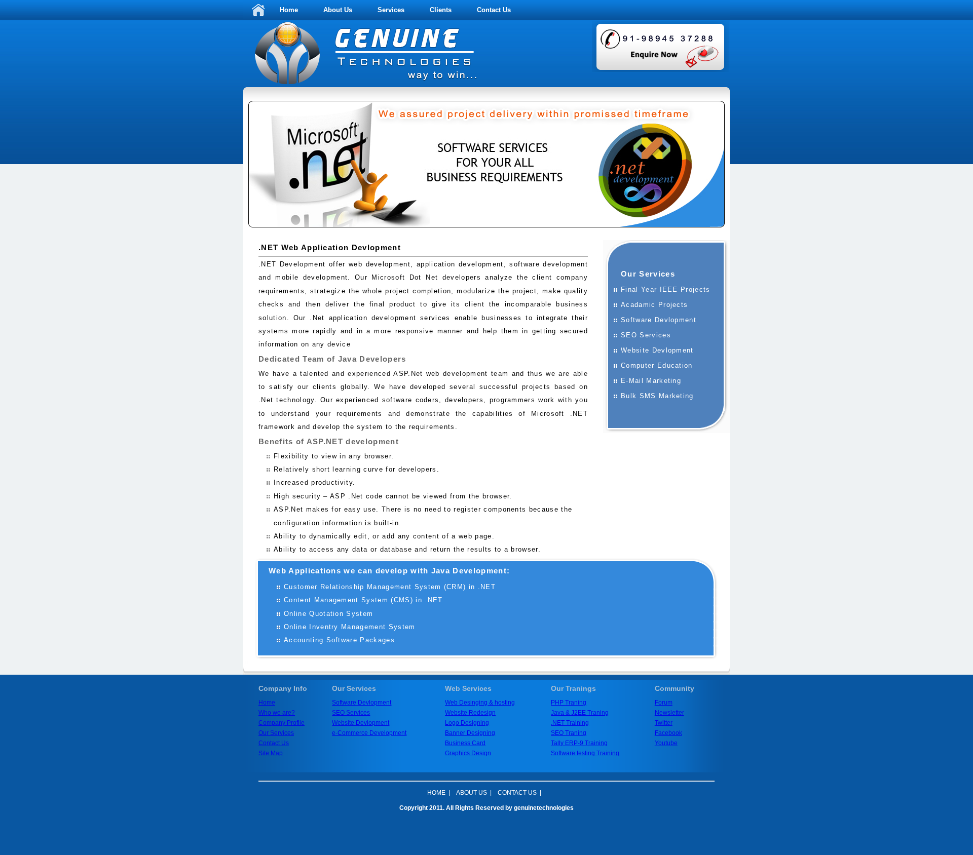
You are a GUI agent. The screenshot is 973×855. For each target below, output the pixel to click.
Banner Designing (470, 732)
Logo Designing (467, 722)
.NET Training (570, 722)
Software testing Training (585, 753)
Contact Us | (519, 792)
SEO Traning (568, 732)
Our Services (276, 732)
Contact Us (494, 10)
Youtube (666, 743)
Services (391, 10)
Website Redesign (470, 712)
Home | (438, 792)
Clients (441, 10)
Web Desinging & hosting (480, 702)
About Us (337, 10)
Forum (663, 702)
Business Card (465, 743)
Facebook (668, 732)
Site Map (270, 753)
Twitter (663, 722)
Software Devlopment (361, 702)
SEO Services (351, 712)
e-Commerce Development (369, 732)
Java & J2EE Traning (580, 712)
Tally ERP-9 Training (579, 743)
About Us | (474, 792)
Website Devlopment (360, 722)
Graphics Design (468, 753)
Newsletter (669, 712)
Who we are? (276, 712)
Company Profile (281, 722)
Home (289, 10)
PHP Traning (568, 702)
